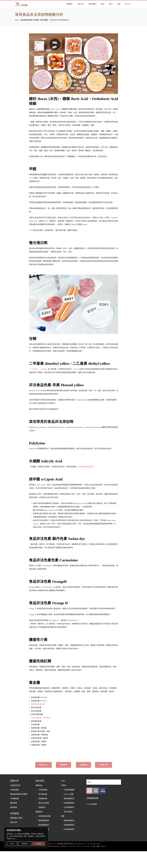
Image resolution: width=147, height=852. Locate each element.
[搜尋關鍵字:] (103, 781)
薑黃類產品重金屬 (38, 704)
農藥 (62, 816)
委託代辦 (13, 822)
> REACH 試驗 (67, 794)
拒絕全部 (24, 843)
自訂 (11, 843)
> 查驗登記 (41, 807)
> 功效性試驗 (41, 790)
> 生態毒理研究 (67, 807)
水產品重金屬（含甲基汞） (41, 718)
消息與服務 (92, 4)
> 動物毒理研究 (42, 821)
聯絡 (119, 4)
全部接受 (39, 843)
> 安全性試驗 (41, 794)
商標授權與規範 (92, 798)
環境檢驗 (13, 807)
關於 (110, 4)
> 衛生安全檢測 (42, 803)
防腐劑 (31, 178)
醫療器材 (39, 812)
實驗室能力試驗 (16, 818)
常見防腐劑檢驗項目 (86, 467)
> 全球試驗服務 (67, 790)
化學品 (63, 785)
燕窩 (30, 230)
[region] (26, 837)
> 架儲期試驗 (41, 799)
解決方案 (80, 4)
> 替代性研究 (67, 812)
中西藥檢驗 (14, 799)
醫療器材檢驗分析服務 (18, 794)
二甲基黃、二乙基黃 (38, 369)
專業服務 (69, 4)
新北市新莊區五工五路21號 (57, 846)
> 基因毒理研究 (42, 825)
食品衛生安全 (15, 785)
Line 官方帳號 (91, 804)
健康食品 (39, 785)
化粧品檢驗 (14, 790)
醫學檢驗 (13, 803)
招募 (102, 4)
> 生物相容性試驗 (43, 816)
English (127, 4)
